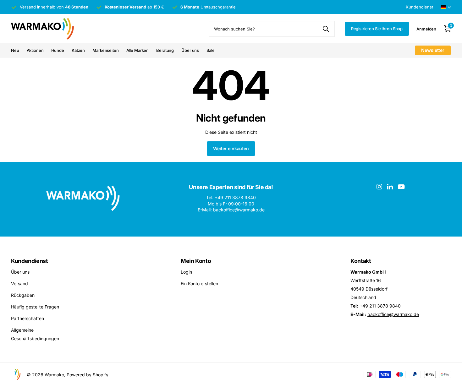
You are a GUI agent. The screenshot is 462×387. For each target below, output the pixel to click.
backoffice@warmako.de (393, 314)
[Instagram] (379, 186)
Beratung (165, 50)
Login (186, 272)
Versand (19, 283)
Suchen (326, 29)
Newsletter (432, 50)
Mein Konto (196, 261)
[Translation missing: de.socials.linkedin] (390, 186)
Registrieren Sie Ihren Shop (377, 28)
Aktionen (35, 50)
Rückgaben (23, 295)
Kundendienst (29, 261)
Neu (15, 50)
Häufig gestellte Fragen (35, 306)
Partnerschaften (27, 318)
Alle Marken (137, 50)
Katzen (78, 50)
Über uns (190, 50)
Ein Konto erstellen (199, 283)
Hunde (57, 50)
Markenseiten (105, 50)
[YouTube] (401, 186)
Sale (210, 50)
